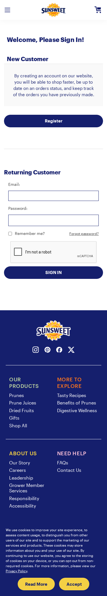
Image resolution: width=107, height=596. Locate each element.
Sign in (53, 272)
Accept (74, 584)
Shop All (18, 425)
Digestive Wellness (77, 410)
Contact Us (69, 470)
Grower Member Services (26, 487)
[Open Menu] (7, 10)
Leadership (21, 477)
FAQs (62, 462)
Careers (17, 470)
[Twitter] (71, 350)
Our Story (19, 462)
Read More (36, 584)
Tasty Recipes (71, 395)
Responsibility (24, 498)
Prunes (16, 395)
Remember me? (30, 233)
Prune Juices (22, 402)
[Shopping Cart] (97, 10)
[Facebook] (59, 350)
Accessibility (22, 505)
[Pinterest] (48, 350)
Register (53, 120)
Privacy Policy (16, 571)
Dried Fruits (21, 410)
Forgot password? (84, 233)
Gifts (14, 417)
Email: (14, 184)
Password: (17, 208)
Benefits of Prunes (76, 402)
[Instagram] (36, 350)
